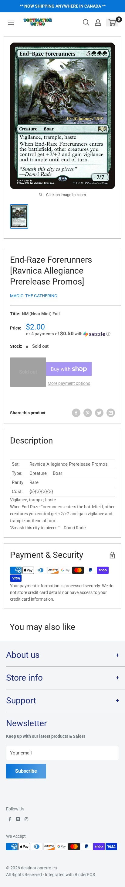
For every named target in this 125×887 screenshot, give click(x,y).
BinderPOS (85, 874)
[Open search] (86, 22)
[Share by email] (110, 413)
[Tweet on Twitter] (99, 413)
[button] (70, 334)
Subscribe (26, 771)
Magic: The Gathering (33, 295)
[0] (112, 22)
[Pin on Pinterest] (87, 413)
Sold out (28, 372)
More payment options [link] (69, 383)
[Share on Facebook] (76, 413)
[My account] (98, 22)
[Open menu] (11, 22)
